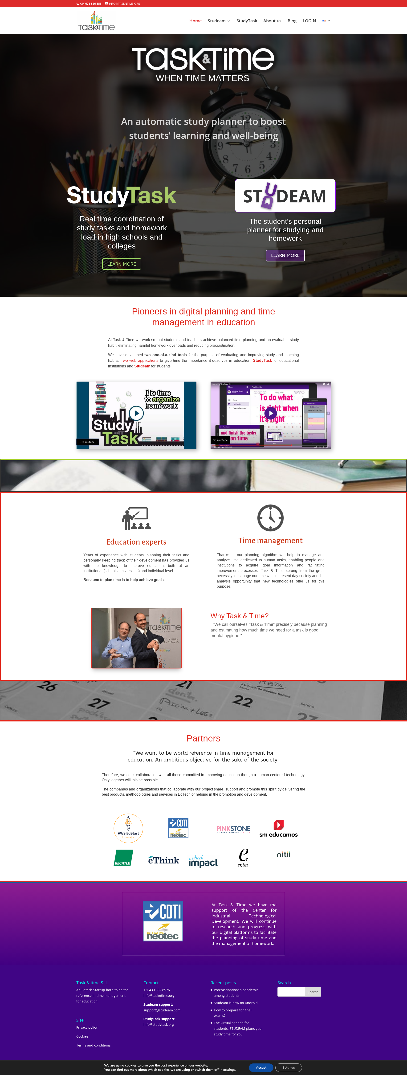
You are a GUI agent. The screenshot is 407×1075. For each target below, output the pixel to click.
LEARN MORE (121, 264)
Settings (288, 1067)
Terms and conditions (93, 1045)
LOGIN (309, 21)
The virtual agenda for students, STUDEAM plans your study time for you (238, 1028)
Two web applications (139, 360)
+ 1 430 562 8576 (156, 990)
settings (229, 1070)
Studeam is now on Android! (236, 1003)
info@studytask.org (158, 1024)
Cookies (82, 1036)
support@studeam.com (161, 1010)
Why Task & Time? (240, 616)
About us (272, 21)
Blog (292, 21)
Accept (261, 1067)
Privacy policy (87, 1027)
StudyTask (246, 21)
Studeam (217, 21)
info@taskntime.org (158, 995)
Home (195, 21)
